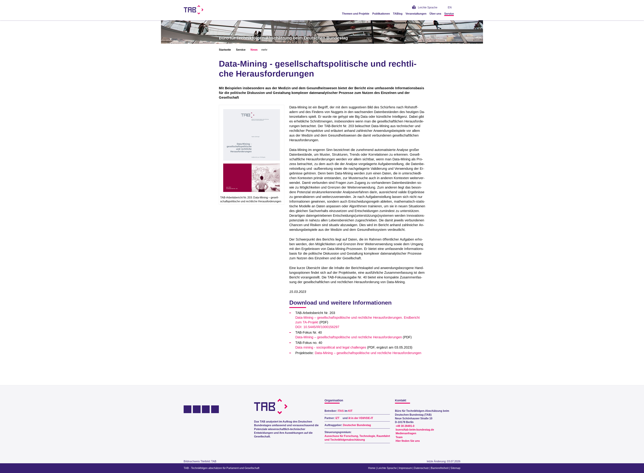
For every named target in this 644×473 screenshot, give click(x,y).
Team (399, 437)
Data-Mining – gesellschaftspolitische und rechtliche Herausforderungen (348, 337)
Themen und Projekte (355, 13)
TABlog (397, 13)
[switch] (459, 7)
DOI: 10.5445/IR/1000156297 (317, 327)
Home (371, 468)
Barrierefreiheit (439, 468)
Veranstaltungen (416, 13)
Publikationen (381, 13)
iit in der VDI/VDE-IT (360, 418)
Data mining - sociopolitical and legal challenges (330, 347)
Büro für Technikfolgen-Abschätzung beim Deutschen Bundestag (283, 38)
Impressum (405, 468)
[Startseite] (459, 13)
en (450, 7)
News (254, 49)
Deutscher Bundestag (357, 425)
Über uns (435, 13)
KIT (350, 410)
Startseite (225, 49)
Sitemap (455, 468)
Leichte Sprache (427, 7)
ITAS (341, 410)
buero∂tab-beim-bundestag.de (415, 429)
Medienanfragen (406, 433)
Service (449, 13)
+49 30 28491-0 (405, 426)
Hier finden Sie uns (408, 440)
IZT (337, 418)
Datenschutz (421, 468)
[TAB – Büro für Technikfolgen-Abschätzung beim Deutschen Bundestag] (194, 9)
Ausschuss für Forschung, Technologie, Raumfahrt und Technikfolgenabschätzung (357, 438)
